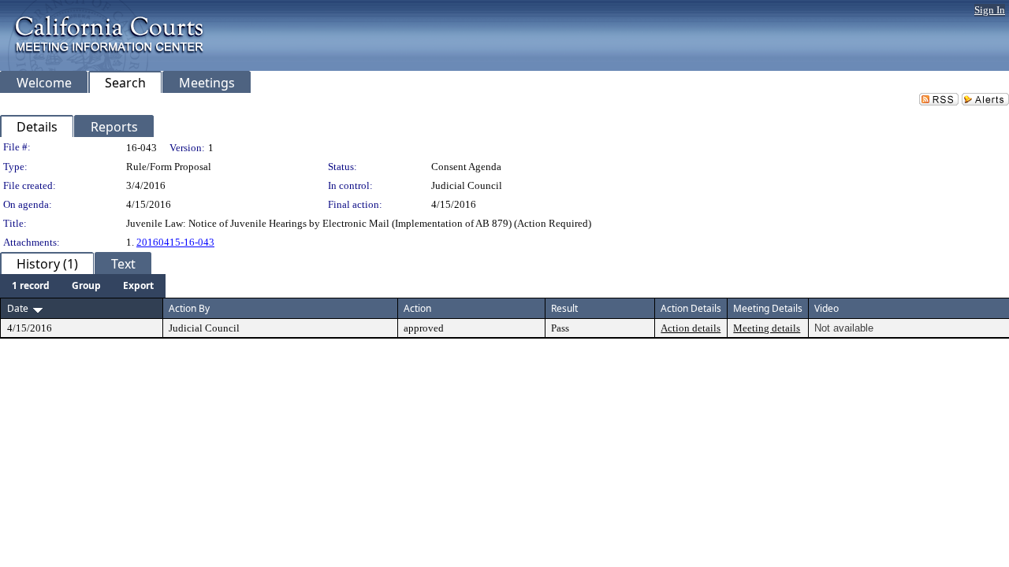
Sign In (989, 10)
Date (17, 308)
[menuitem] (31, 286)
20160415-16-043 (175, 242)
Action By (189, 308)
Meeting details (766, 328)
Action (417, 308)
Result (564, 308)
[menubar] (83, 286)
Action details (690, 328)
